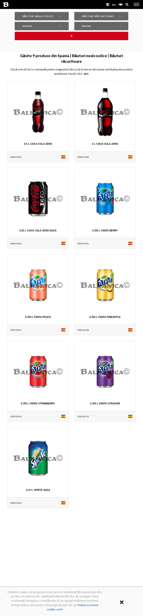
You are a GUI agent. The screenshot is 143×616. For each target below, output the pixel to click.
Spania (27, 26)
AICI (86, 73)
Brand (86, 26)
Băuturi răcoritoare (98, 16)
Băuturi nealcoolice (37, 16)
